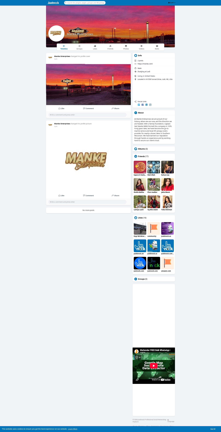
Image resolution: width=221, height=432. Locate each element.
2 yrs (55, 59)
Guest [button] (171, 3)
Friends (141, 156)
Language (170, 421)
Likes (140, 218)
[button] (84, 2)
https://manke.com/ (145, 64)
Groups (141, 279)
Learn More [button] (72, 429)
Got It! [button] (213, 429)
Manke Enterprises (80, 34)
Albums (141, 149)
